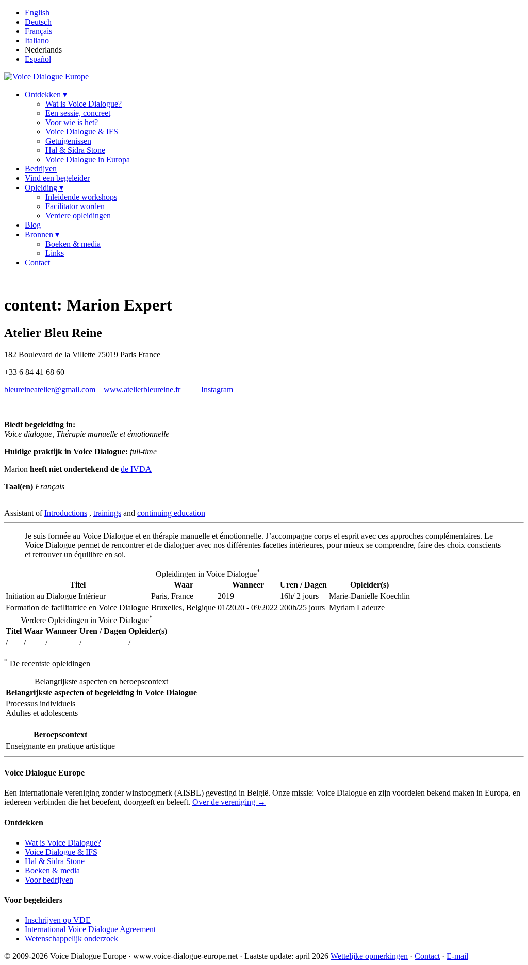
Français (38, 31)
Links (54, 253)
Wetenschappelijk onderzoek (71, 938)
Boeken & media (73, 243)
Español (38, 59)
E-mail (457, 956)
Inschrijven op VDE (58, 920)
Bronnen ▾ (42, 234)
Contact (37, 262)
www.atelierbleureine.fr (143, 389)
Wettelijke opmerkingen (369, 956)
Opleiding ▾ (44, 187)
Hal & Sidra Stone (75, 150)
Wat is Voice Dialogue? (83, 103)
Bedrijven (41, 168)
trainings (107, 513)
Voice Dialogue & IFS (81, 131)
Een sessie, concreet (77, 113)
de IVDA (136, 468)
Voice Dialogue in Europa (87, 159)
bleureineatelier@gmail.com (50, 389)
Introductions (65, 513)
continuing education (171, 513)
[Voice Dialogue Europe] (46, 76)
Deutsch (38, 22)
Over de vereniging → (229, 802)
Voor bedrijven (49, 879)
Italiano (37, 40)
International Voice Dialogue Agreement (90, 929)
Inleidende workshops (81, 197)
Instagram (217, 389)
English (37, 12)
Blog (33, 224)
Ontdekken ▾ (46, 94)
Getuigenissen (68, 140)
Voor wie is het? (71, 122)
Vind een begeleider (57, 178)
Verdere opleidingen (78, 215)
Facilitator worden (75, 206)
